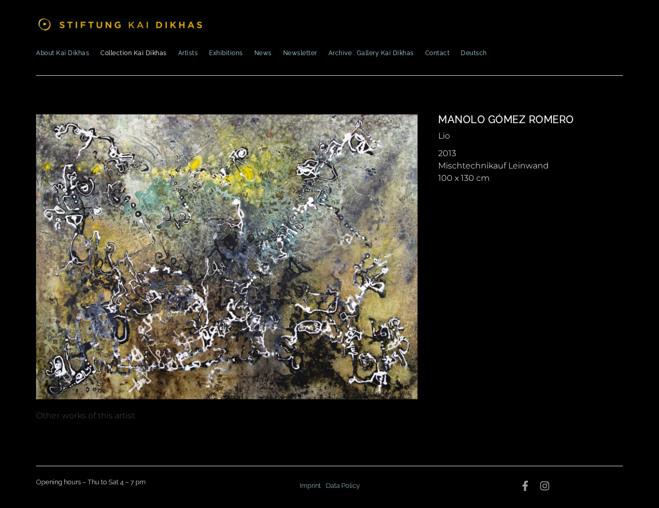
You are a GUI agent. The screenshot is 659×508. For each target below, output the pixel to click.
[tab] (85, 416)
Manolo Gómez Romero (506, 119)
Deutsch (474, 53)
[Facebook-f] (525, 486)
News (263, 53)
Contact (437, 53)
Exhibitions (226, 53)
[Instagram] (544, 486)
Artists (188, 53)
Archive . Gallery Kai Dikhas (371, 53)
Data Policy (343, 485)
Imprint (310, 485)
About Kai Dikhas (62, 53)
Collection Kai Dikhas (133, 53)
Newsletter (300, 53)
